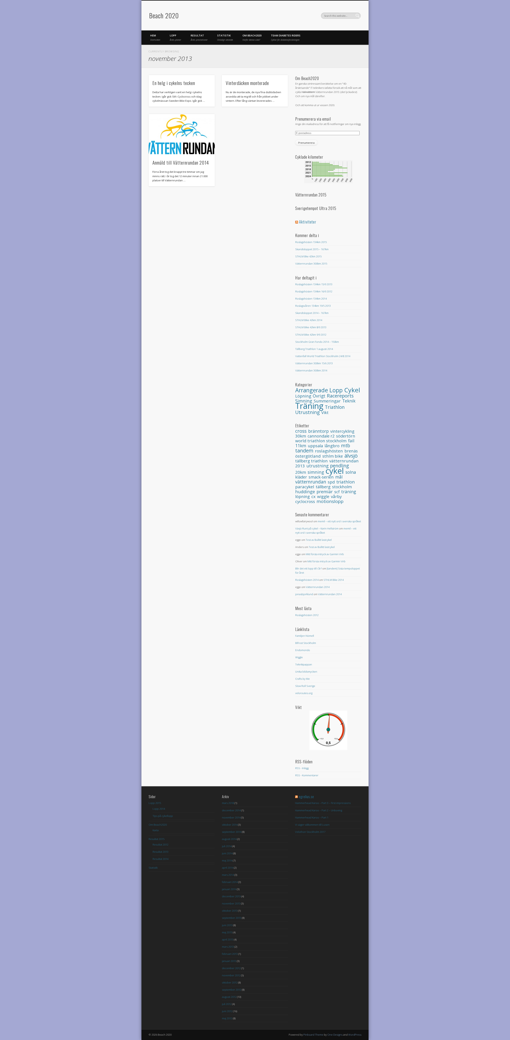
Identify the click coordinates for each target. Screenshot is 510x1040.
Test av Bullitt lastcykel (319, 540)
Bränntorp (318, 431)
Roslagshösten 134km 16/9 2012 (313, 291)
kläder (301, 477)
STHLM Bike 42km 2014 (308, 320)
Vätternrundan (310, 482)
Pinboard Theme (313, 1034)
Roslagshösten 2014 (307, 580)
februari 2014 (230, 882)
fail (351, 440)
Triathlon (335, 407)
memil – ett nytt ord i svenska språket (339, 521)
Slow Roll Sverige (305, 686)
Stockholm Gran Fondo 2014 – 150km (317, 342)
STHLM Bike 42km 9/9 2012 (310, 334)
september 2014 (231, 832)
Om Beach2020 (251, 37)
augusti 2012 (229, 997)
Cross (301, 431)
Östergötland (308, 456)
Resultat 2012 (160, 844)
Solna (350, 472)
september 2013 (231, 918)
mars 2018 (228, 803)
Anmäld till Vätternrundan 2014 (180, 162)
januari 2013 (229, 961)
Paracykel (304, 486)
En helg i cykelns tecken (173, 82)
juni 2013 (227, 925)
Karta (156, 830)
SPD (331, 482)
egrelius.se (306, 796)
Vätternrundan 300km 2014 (311, 370)
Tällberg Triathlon (311, 461)
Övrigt (319, 396)
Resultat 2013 (160, 851)
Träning (309, 405)
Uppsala (315, 445)
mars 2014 (228, 875)
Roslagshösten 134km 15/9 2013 (313, 284)
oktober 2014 (229, 824)
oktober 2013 (229, 910)
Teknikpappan (303, 664)
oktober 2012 (229, 982)
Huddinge (305, 491)
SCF (337, 491)
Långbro (332, 445)
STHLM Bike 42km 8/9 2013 (310, 327)
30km (300, 436)
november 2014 (231, 817)
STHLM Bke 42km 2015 (308, 256)
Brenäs (351, 451)
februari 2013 (230, 954)
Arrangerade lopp (319, 390)
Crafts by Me (302, 679)
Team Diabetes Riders (285, 37)
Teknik (348, 401)
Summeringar (327, 401)
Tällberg (323, 486)
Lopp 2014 (159, 809)
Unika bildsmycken (306, 671)
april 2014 (227, 867)
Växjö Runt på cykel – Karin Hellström (316, 528)
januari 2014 (229, 889)
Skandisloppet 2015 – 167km (312, 249)
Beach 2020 (164, 15)
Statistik (225, 37)
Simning (316, 472)
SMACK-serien (321, 477)
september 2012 (231, 989)
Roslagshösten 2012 (307, 615)
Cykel (352, 390)
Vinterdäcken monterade (247, 82)
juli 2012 (226, 1004)
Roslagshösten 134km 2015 (311, 242)
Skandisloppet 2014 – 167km (312, 313)
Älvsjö (351, 455)
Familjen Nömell (304, 636)
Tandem (304, 450)
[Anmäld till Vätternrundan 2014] (182, 134)
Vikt (325, 412)
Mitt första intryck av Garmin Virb (325, 554)
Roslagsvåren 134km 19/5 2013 (313, 306)
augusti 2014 (229, 839)
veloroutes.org (303, 693)
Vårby (336, 496)
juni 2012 (227, 1011)
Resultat (199, 37)
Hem (155, 37)
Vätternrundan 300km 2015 (311, 263)
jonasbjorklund (304, 594)
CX (313, 496)
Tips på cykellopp (163, 816)
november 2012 (231, 975)
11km (300, 445)
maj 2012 (227, 1018)
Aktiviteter (307, 222)
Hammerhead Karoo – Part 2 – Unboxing (318, 810)
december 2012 (231, 968)
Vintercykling (342, 431)
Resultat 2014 (160, 859)
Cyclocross (305, 501)
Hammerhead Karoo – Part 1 (311, 817)
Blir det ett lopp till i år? (308, 568)
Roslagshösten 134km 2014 (311, 298)
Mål (339, 477)
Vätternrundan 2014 (318, 587)
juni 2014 (227, 853)
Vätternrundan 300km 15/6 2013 (314, 363)
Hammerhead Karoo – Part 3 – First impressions (323, 803)
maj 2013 (227, 932)
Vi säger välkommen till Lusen (312, 824)
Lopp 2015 (155, 803)
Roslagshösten (329, 451)
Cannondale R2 (321, 436)
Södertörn (345, 436)
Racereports (340, 395)
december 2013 (231, 896)
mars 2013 (228, 946)
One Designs (334, 1034)
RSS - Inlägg (302, 768)
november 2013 (231, 903)
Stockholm (342, 486)
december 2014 (231, 810)
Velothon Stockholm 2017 (310, 832)
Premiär (325, 491)
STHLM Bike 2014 (334, 580)
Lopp (175, 37)
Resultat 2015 (156, 839)
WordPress (354, 1034)
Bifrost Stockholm (305, 643)
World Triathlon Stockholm (320, 440)
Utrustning (307, 412)
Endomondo (302, 650)
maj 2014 (227, 860)
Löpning (303, 396)
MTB (345, 445)
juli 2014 (226, 846)
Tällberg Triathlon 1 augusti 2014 (314, 349)
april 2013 (227, 939)
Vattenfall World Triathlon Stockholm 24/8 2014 (322, 356)
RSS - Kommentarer (306, 775)
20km (300, 472)
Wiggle (323, 496)
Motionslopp (330, 501)
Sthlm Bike (332, 456)
